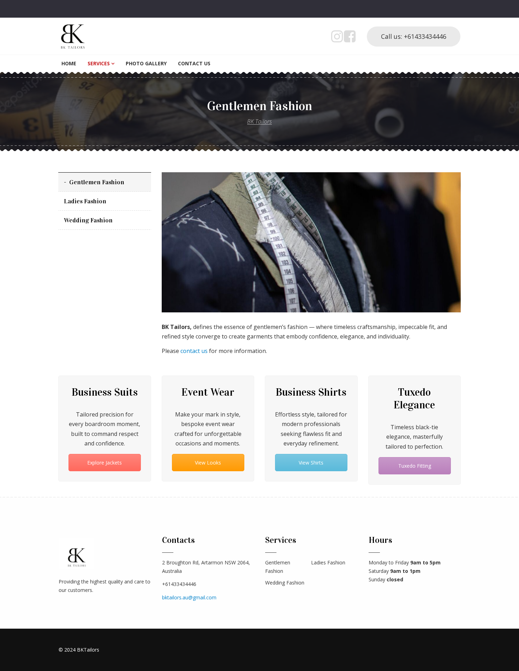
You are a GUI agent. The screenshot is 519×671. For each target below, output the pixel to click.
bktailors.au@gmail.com (189, 597)
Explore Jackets (104, 462)
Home (68, 63)
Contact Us (194, 63)
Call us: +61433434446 (413, 36)
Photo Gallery (146, 63)
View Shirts (311, 462)
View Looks (208, 462)
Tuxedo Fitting (414, 465)
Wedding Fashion (88, 220)
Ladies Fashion (85, 201)
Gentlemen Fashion (96, 182)
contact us (194, 351)
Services (99, 63)
